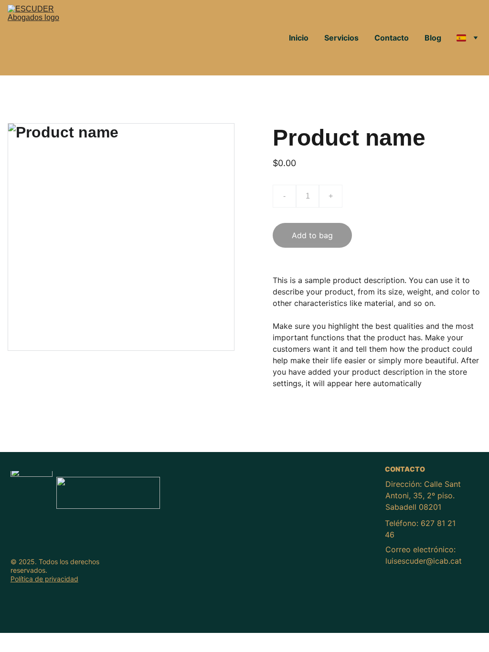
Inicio (298, 37)
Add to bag (312, 235)
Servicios (341, 37)
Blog (433, 37)
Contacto (391, 37)
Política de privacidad (44, 579)
